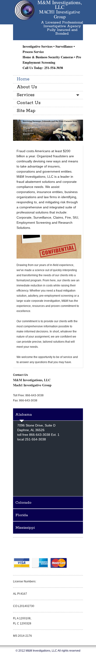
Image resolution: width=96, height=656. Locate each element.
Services (25, 95)
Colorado (23, 502)
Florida (21, 515)
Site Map (26, 111)
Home (23, 79)
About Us (27, 87)
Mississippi (25, 527)
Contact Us (29, 103)
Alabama (23, 414)
